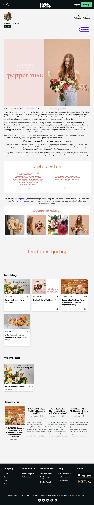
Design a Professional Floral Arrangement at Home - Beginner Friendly (73, 302)
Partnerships (26, 477)
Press (5, 480)
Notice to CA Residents (78, 495)
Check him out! (35, 132)
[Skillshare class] (17, 286)
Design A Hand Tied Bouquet (44, 300)
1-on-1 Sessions (63, 480)
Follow (86, 29)
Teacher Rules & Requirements (45, 483)
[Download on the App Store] (83, 475)
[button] (3, 4)
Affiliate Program (28, 474)
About (6, 474)
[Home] (46, 5)
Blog (5, 483)
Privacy (35, 495)
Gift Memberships (64, 474)
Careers (6, 477)
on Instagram (18, 199)
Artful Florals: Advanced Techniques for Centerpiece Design (16, 337)
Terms (43, 495)
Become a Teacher (46, 474)
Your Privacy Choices (55, 495)
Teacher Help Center (44, 478)
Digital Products (64, 477)
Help (28, 495)
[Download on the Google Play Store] (83, 481)
